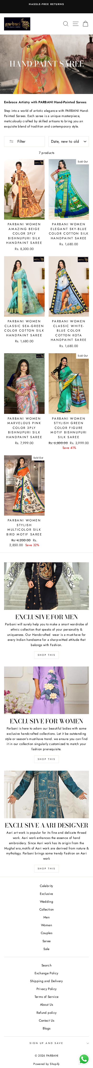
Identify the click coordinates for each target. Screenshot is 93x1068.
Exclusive (46, 893)
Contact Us (46, 1020)
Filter (20, 141)
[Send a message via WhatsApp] (84, 1059)
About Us (46, 1004)
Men (46, 917)
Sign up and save (46, 1043)
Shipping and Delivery (46, 981)
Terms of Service (46, 996)
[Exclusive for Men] (46, 586)
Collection (46, 909)
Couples (46, 933)
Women (46, 925)
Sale (46, 948)
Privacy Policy (46, 988)
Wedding (46, 901)
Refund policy (46, 1012)
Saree (46, 941)
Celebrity (46, 885)
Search (46, 965)
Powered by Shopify (46, 1064)
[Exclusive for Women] (46, 690)
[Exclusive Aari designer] (46, 794)
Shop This (46, 655)
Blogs (47, 1028)
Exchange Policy (46, 973)
